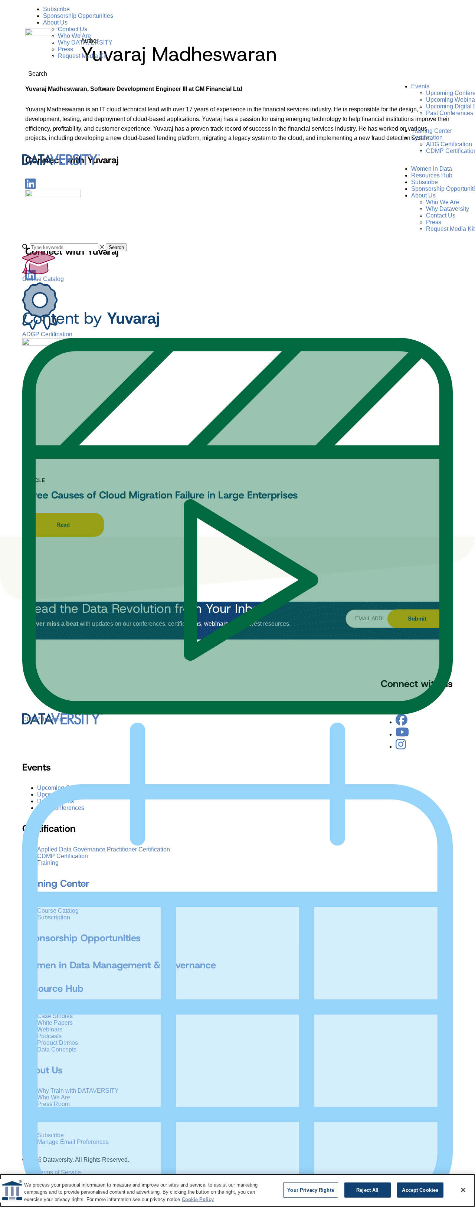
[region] (237, 1190)
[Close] (463, 1190)
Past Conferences (449, 113)
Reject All (367, 1190)
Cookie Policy (198, 1199)
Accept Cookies (420, 1190)
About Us (55, 22)
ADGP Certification (47, 334)
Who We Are (74, 36)
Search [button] (116, 247)
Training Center (431, 131)
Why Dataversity (447, 209)
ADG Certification (449, 144)
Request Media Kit (82, 56)
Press (65, 49)
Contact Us (72, 29)
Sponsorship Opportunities (78, 16)
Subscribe (56, 9)
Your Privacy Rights (310, 1190)
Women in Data (431, 169)
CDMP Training (42, 719)
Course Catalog (43, 279)
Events (420, 86)
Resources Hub (431, 175)
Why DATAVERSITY (85, 42)
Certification (427, 137)
